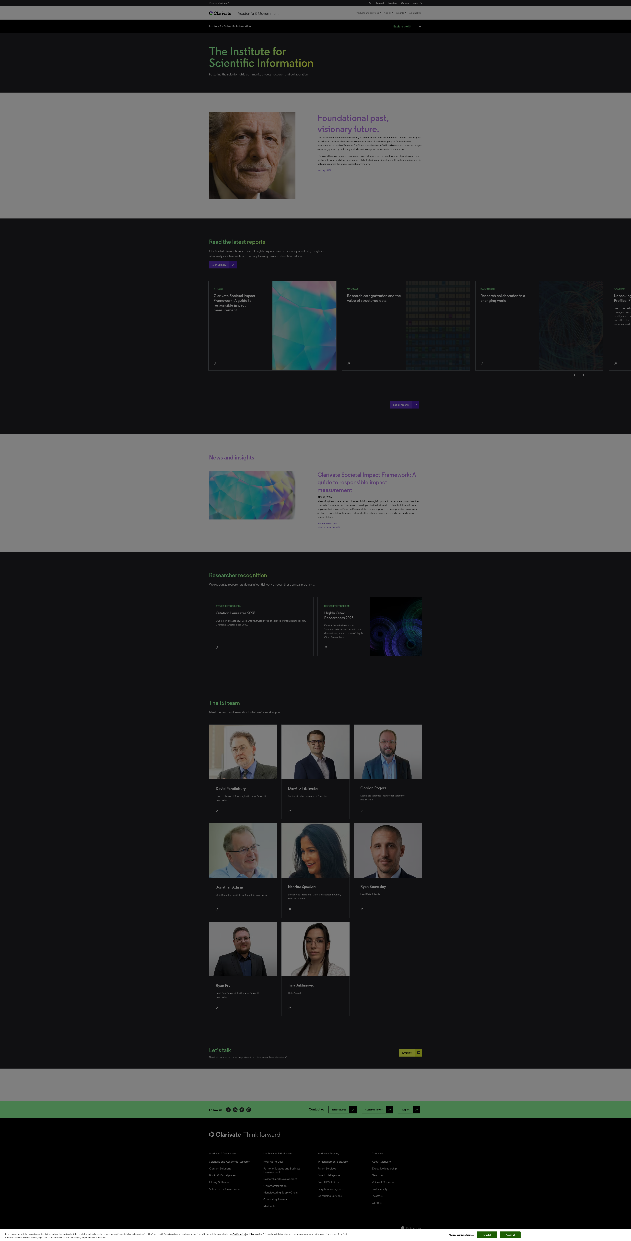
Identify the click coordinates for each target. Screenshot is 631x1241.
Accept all (510, 1235)
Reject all (487, 1235)
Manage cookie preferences (461, 1235)
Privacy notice (255, 1234)
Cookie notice (239, 1234)
